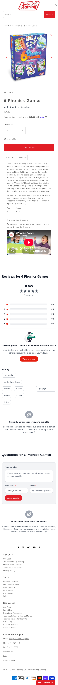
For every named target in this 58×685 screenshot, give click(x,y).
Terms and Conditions (12, 567)
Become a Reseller (11, 581)
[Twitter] (28, 547)
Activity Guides (9, 627)
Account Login (9, 660)
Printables (7, 610)
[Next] (51, 57)
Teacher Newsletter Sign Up (15, 619)
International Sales (11, 584)
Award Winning (9, 593)
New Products (9, 587)
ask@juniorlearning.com (19, 638)
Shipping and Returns (12, 564)
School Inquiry (9, 622)
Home (5, 26)
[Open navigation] (4, 5)
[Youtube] (34, 547)
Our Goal (7, 559)
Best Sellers (8, 590)
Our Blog (7, 607)
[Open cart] (55, 5)
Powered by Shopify (37, 669)
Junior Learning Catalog (13, 561)
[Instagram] (23, 547)
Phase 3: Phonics (16, 26)
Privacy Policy (9, 570)
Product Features (19, 157)
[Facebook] (18, 547)
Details (7, 157)
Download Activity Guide (17, 220)
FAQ (5, 655)
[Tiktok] (39, 547)
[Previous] (7, 57)
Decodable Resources (12, 613)
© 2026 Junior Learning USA (15, 669)
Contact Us (8, 651)
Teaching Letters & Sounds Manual (18, 616)
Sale (5, 596)
